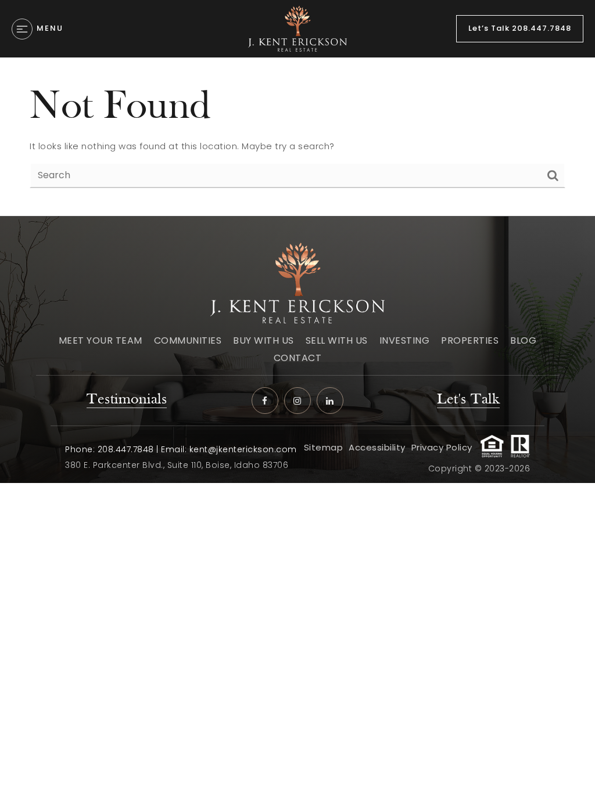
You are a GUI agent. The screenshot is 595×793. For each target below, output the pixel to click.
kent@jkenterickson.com (243, 449)
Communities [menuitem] (188, 340)
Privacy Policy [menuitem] (441, 447)
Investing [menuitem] (404, 340)
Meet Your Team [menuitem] (100, 340)
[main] (297, 136)
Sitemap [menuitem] (323, 447)
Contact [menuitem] (298, 358)
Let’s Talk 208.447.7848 (519, 28)
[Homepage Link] (297, 28)
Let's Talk (468, 400)
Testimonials (127, 400)
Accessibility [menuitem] (377, 447)
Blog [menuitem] (523, 340)
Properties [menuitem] (470, 340)
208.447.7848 (126, 449)
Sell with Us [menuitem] (337, 340)
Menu (50, 28)
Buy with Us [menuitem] (263, 340)
